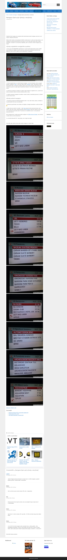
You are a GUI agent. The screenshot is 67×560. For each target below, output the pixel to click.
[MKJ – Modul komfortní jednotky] (37, 457)
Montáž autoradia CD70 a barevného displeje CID (18, 412)
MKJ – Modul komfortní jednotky (36, 460)
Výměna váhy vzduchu (51, 30)
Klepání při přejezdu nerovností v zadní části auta (53, 85)
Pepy (15, 84)
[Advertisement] (24, 28)
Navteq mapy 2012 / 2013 (12, 447)
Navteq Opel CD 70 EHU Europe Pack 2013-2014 (12, 461)
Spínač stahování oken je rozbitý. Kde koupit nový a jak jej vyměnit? (53, 75)
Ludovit (7, 473)
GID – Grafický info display (36, 447)
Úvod (7, 14)
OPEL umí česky (50, 117)
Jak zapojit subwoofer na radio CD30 (16, 415)
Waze (25, 108)
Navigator (28, 109)
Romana (28, 84)
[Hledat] (58, 5)
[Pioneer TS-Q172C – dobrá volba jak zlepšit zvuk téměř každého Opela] (24, 457)
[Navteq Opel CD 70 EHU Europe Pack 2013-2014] (12, 457)
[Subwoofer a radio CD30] (24, 444)
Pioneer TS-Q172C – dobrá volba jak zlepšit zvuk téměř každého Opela (24, 461)
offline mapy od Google (32, 114)
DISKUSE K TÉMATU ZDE (11, 407)
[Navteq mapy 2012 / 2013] (12, 444)
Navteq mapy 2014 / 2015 (14, 413)
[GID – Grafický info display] (37, 444)
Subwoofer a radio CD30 (24, 447)
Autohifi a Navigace (13, 14)
